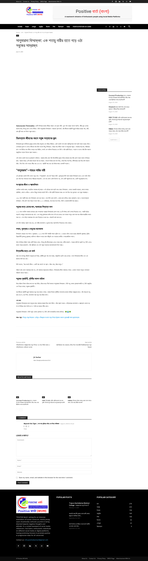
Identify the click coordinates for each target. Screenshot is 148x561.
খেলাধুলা (34, 27)
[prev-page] (17, 409)
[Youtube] (130, 1)
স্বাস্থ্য (68, 27)
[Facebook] (112, 1)
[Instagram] (116, 1)
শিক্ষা (54, 27)
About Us (18, 1)
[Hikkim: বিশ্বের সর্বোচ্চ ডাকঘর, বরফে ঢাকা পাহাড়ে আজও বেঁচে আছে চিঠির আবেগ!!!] (80, 390)
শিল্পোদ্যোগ (61, 27)
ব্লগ (22, 32)
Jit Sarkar (37, 357)
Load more (113, 140)
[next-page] (21, 409)
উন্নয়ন (27, 27)
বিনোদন (48, 27)
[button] (129, 27)
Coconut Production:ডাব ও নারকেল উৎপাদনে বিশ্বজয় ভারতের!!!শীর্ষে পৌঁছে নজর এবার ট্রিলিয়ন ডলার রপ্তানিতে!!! (27, 402)
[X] (123, 1)
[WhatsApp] (126, 1)
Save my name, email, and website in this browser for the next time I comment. (46, 477)
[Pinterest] (41, 57)
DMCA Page (43, 1)
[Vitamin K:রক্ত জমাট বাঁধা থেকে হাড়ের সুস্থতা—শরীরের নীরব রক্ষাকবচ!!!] (102, 109)
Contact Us (26, 1)
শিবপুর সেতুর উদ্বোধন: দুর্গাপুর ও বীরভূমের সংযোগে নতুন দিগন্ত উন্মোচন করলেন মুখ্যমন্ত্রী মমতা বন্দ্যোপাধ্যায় (51, 317)
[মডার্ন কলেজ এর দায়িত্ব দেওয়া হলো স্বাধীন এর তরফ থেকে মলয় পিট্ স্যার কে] (61, 526)
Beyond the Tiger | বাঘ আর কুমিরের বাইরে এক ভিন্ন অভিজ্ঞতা (41, 424)
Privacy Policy (35, 1)
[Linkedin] (119, 1)
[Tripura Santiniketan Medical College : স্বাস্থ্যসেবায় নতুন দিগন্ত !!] (61, 506)
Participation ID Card (82, 27)
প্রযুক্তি (41, 27)
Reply (25, 429)
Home (20, 27)
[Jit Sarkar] (25, 361)
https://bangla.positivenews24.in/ (41, 360)
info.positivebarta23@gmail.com (36, 540)
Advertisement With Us (55, 1)
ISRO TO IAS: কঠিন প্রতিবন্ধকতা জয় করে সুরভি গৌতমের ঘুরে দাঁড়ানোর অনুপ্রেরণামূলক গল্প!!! (120, 120)
